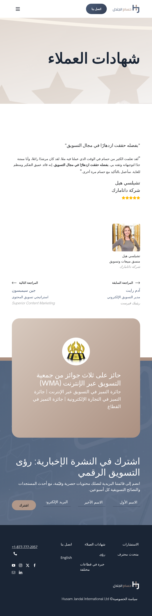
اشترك (24, 505)
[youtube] (13, 565)
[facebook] (34, 565)
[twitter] (27, 565)
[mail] (13, 572)
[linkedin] (20, 572)
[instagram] (20, 565)
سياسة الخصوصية (125, 599)
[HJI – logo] (126, 6)
